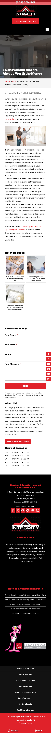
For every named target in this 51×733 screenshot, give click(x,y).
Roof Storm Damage (25, 710)
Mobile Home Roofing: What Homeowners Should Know (25, 595)
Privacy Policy (25, 723)
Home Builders (25, 674)
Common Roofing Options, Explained (25, 613)
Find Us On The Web (25, 506)
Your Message (13, 364)
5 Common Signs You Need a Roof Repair (25, 604)
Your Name (11, 335)
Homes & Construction (25, 692)
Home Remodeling (25, 698)
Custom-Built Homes (25, 680)
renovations (10, 119)
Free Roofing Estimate (25, 21)
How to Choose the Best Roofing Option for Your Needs (25, 599)
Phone (9, 354)
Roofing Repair (25, 686)
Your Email (11, 344)
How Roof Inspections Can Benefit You (25, 609)
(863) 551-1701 (25, 2)
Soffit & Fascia (25, 704)
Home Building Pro (16, 93)
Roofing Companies (25, 668)
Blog (39, 93)
